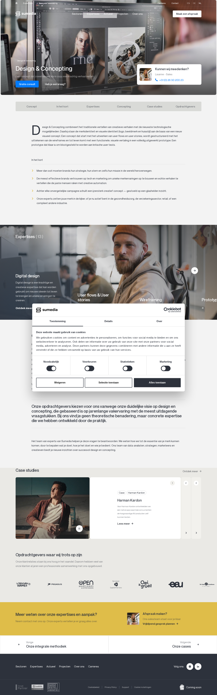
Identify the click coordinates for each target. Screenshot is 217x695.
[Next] (194, 270)
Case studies (154, 106)
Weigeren (59, 382)
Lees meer (123, 523)
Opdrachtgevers (185, 106)
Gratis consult (27, 84)
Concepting (124, 106)
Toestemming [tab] (58, 321)
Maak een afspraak (187, 13)
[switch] (89, 368)
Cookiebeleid (93, 687)
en (188, 3)
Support (125, 687)
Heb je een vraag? (55, 84)
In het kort (62, 106)
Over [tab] (159, 321)
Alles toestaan (157, 382)
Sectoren (77, 13)
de (194, 3)
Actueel (108, 13)
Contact (175, 3)
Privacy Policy (111, 687)
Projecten (122, 13)
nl (200, 3)
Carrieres (162, 3)
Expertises (28, 3)
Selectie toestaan (108, 382)
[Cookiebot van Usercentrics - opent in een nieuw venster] (166, 310)
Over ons (137, 13)
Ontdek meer (190, 471)
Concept (31, 106)
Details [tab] (108, 321)
